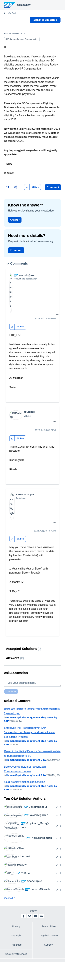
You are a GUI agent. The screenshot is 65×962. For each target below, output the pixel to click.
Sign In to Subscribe (45, 20)
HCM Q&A (11, 13)
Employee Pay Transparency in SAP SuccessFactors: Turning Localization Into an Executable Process (29, 732)
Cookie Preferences (16, 954)
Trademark (16, 944)
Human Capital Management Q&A (26, 760)
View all (8, 898)
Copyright (16, 935)
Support (48, 944)
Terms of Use (49, 926)
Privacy (16, 926)
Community (23, 5)
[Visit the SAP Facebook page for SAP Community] (23, 916)
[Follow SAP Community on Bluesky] (29, 916)
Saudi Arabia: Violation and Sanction (24, 781)
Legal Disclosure (49, 935)
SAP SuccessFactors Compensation (22, 39)
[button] (27, 187)
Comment (53, 187)
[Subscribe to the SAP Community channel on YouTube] (35, 916)
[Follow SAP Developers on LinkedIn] (41, 916)
